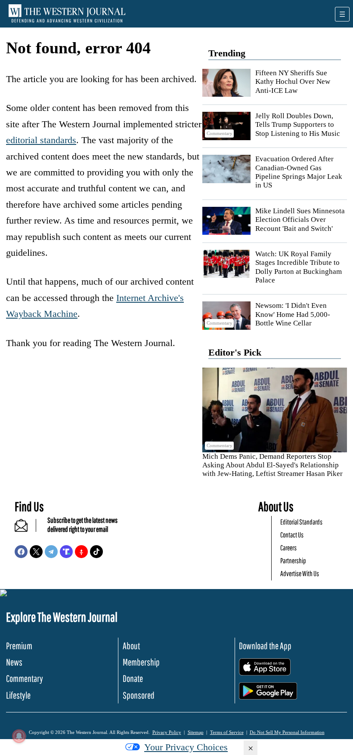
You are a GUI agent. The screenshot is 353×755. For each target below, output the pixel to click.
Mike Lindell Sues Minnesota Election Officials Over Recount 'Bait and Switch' (300, 220)
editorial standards (41, 140)
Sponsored (139, 695)
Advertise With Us (299, 573)
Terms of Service (227, 732)
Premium (19, 645)
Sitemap (196, 732)
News (14, 662)
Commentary (24, 678)
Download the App (265, 645)
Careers (288, 547)
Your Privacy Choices (186, 747)
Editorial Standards (301, 522)
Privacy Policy (166, 732)
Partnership (293, 560)
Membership (141, 662)
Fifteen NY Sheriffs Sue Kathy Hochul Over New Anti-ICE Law (292, 82)
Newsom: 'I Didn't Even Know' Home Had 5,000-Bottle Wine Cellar (292, 314)
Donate (133, 678)
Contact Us (291, 535)
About (131, 645)
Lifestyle (18, 695)
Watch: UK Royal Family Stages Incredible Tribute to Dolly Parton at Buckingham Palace (298, 267)
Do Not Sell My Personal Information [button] (287, 732)
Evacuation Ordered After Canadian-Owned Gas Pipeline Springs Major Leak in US (298, 172)
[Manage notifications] (19, 736)
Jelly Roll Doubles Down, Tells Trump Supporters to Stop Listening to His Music (297, 125)
